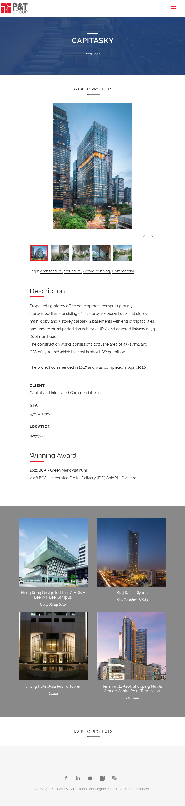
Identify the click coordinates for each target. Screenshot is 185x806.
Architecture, (51, 271)
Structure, (73, 271)
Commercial (123, 271)
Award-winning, (97, 271)
